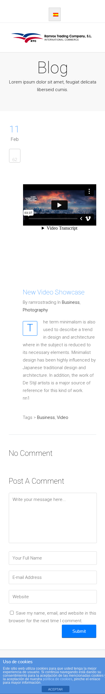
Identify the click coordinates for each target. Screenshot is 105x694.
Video (62, 417)
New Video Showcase (54, 292)
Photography (35, 310)
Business (71, 302)
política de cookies (57, 679)
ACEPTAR (55, 689)
